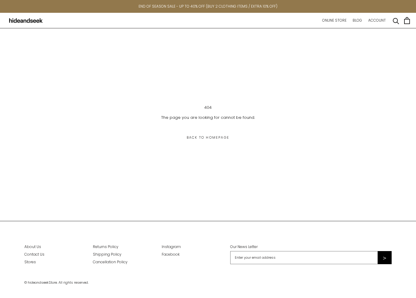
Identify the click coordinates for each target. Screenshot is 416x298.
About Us (32, 246)
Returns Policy (105, 246)
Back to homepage (208, 137)
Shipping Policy (107, 254)
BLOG (357, 20)
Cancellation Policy (110, 261)
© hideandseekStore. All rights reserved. (56, 282)
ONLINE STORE (334, 20)
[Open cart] (407, 20)
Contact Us (34, 254)
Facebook (171, 254)
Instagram (171, 246)
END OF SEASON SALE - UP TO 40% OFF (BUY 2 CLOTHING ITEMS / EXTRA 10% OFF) (208, 6)
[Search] (396, 20)
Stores (30, 261)
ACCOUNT (377, 20)
